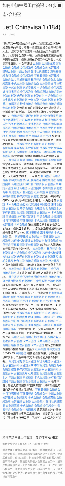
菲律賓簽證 (41, 75)
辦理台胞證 (9, 71)
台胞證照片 (18, 115)
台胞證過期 (48, 63)
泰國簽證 (14, 103)
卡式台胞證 (18, 83)
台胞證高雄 (46, 83)
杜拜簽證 (53, 67)
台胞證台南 (41, 67)
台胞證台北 (9, 79)
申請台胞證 (23, 71)
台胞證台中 (37, 95)
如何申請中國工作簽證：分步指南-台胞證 (31, 10)
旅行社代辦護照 (40, 71)
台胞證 (37, 63)
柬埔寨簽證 (23, 79)
